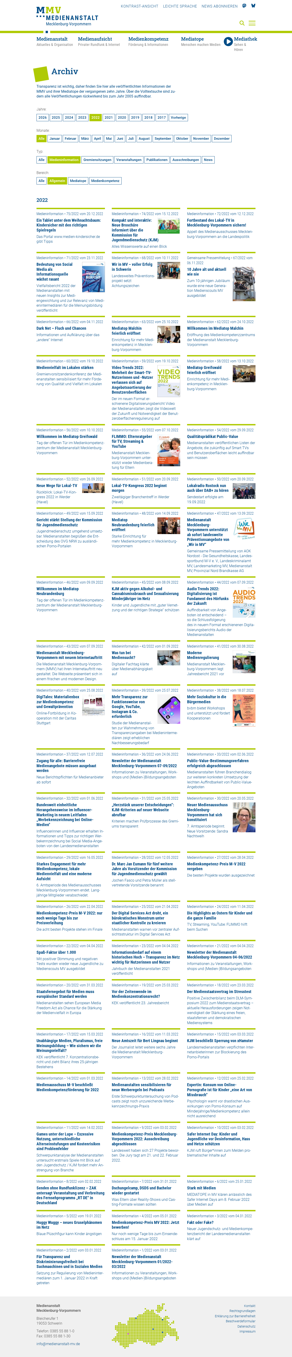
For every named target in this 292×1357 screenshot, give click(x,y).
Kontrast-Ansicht (140, 6)
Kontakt (250, 1306)
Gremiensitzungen (97, 160)
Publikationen (156, 160)
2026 (43, 118)
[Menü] (252, 22)
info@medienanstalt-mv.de (58, 1344)
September (163, 139)
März (85, 139)
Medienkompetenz (105, 181)
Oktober (182, 139)
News (208, 160)
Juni (120, 139)
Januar (55, 139)
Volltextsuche (151, 91)
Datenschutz (246, 1326)
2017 (162, 118)
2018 (148, 118)
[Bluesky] (253, 6)
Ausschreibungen (185, 160)
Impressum (248, 1331)
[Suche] (243, 23)
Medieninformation (64, 160)
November (201, 139)
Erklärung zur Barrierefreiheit (235, 1316)
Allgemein (57, 181)
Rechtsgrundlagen (242, 1311)
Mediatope (78, 181)
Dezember (221, 139)
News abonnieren (220, 6)
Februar (70, 139)
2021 (109, 118)
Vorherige (178, 118)
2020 (122, 118)
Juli (131, 139)
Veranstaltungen (128, 160)
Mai (109, 139)
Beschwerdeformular (241, 1321)
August (144, 139)
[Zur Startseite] (67, 17)
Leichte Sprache (180, 6)
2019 (135, 118)
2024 (69, 118)
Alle (41, 139)
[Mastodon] (244, 6)
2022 (95, 118)
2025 (56, 118)
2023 (82, 118)
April (97, 139)
